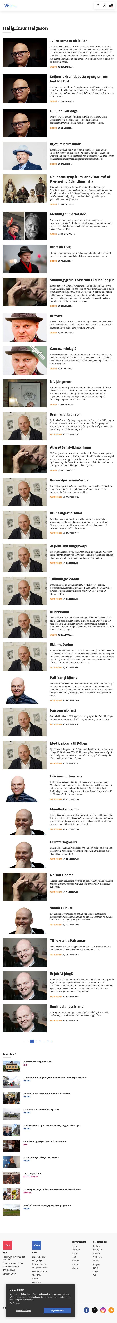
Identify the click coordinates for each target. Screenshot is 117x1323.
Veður (96, 1261)
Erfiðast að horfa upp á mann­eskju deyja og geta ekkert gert (51, 1126)
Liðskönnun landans (66, 776)
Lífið (74, 1257)
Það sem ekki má (63, 711)
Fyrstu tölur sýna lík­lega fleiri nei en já (41, 1158)
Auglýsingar (37, 1261)
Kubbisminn (59, 612)
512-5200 (40, 1257)
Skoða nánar (15, 1303)
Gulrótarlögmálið (63, 842)
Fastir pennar (56, 434)
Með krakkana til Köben (68, 743)
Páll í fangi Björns (63, 678)
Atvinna (96, 1254)
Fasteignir (97, 1250)
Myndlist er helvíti (64, 809)
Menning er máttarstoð (68, 214)
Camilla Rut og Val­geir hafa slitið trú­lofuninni (44, 1142)
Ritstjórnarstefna (39, 1268)
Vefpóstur (36, 1283)
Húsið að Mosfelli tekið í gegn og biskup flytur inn (47, 1206)
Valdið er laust (61, 908)
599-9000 (11, 1274)
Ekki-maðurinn (61, 645)
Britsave (56, 316)
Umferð (35, 1279)
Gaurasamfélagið (63, 349)
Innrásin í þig (60, 247)
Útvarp (75, 1268)
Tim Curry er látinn (32, 1174)
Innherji (96, 1246)
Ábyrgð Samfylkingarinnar (70, 447)
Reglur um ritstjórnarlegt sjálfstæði (14, 1258)
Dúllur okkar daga (64, 111)
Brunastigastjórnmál (66, 513)
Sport (74, 1254)
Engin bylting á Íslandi (67, 1007)
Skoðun (53, 66)
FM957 (96, 1268)
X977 (95, 1272)
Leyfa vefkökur (57, 1311)
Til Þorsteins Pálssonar (67, 941)
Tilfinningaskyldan (64, 579)
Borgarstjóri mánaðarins (69, 480)
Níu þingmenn (61, 382)
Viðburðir (97, 1257)
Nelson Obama (61, 875)
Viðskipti (76, 1250)
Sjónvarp (76, 1265)
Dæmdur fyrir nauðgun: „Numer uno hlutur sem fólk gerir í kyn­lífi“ (55, 1078)
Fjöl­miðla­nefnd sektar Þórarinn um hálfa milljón (46, 1094)
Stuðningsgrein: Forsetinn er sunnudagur (82, 280)
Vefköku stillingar (23, 1311)
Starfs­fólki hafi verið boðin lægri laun (41, 1110)
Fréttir (75, 1246)
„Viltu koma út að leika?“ (69, 41)
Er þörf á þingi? (62, 974)
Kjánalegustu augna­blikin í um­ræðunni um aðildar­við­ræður (52, 1190)
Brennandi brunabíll (66, 414)
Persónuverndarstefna (13, 1263)
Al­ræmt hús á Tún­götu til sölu (37, 1062)
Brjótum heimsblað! (65, 144)
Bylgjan (96, 1265)
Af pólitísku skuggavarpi (68, 546)
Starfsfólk (36, 1275)
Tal (94, 1275)
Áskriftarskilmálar (40, 1272)
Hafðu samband (39, 1264)
